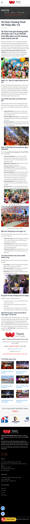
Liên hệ (3, 492)
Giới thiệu (3, 490)
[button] (2, 2)
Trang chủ (6, 12)
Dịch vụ (13, 12)
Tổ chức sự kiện (20, 12)
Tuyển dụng (4, 495)
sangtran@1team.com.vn (16, 349)
